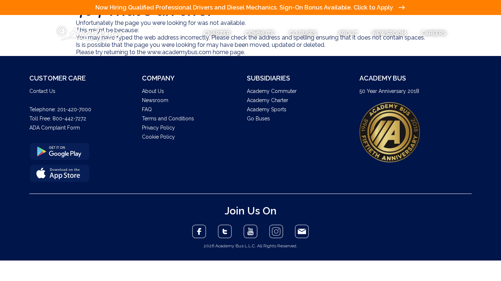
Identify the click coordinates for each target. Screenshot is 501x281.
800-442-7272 (69, 118)
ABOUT (348, 33)
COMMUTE (259, 33)
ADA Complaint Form (54, 128)
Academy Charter (267, 100)
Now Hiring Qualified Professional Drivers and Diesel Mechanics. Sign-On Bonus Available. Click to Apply (244, 7)
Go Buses (258, 118)
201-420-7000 (74, 109)
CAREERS (433, 33)
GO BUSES (303, 33)
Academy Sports (266, 109)
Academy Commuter (272, 91)
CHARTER (217, 33)
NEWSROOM (389, 33)
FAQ (147, 109)
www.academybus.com (179, 52)
